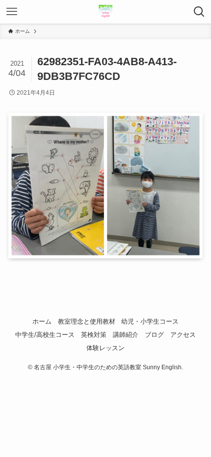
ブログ (154, 334)
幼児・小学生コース (150, 321)
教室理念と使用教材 (86, 321)
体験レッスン (105, 348)
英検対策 (93, 334)
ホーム (42, 321)
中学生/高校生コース (45, 334)
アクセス (183, 334)
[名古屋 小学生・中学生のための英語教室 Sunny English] (105, 12)
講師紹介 (125, 334)
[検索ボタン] (199, 12)
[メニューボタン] (12, 12)
